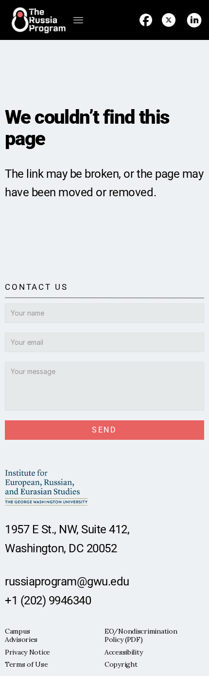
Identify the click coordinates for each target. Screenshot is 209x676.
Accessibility (123, 652)
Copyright (120, 664)
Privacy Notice (27, 652)
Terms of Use (26, 664)
